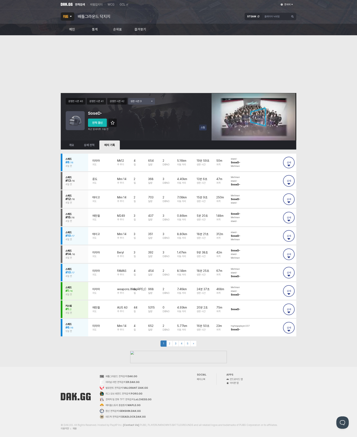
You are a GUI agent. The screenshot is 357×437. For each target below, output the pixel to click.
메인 (72, 29)
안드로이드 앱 (236, 379)
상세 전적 (89, 145)
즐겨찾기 (140, 29)
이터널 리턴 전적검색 (122, 382)
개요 (71, 145)
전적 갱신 (97, 122)
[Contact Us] (131, 425)
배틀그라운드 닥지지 (94, 16)
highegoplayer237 (240, 326)
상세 (289, 162)
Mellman (235, 166)
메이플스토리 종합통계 (123, 405)
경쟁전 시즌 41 (96, 101)
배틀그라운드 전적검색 (121, 376)
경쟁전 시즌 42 (117, 101)
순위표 (117, 29)
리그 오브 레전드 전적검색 (124, 393)
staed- (234, 159)
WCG (111, 4)
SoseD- (235, 162)
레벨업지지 (96, 4)
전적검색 (80, 4)
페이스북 (201, 379)
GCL (122, 4)
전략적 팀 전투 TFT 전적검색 (128, 399)
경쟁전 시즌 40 (75, 101)
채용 (75, 428)
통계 (95, 29)
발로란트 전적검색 (127, 387)
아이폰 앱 (234, 383)
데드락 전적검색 (126, 416)
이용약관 (65, 428)
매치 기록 (109, 145)
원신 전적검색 (123, 411)
